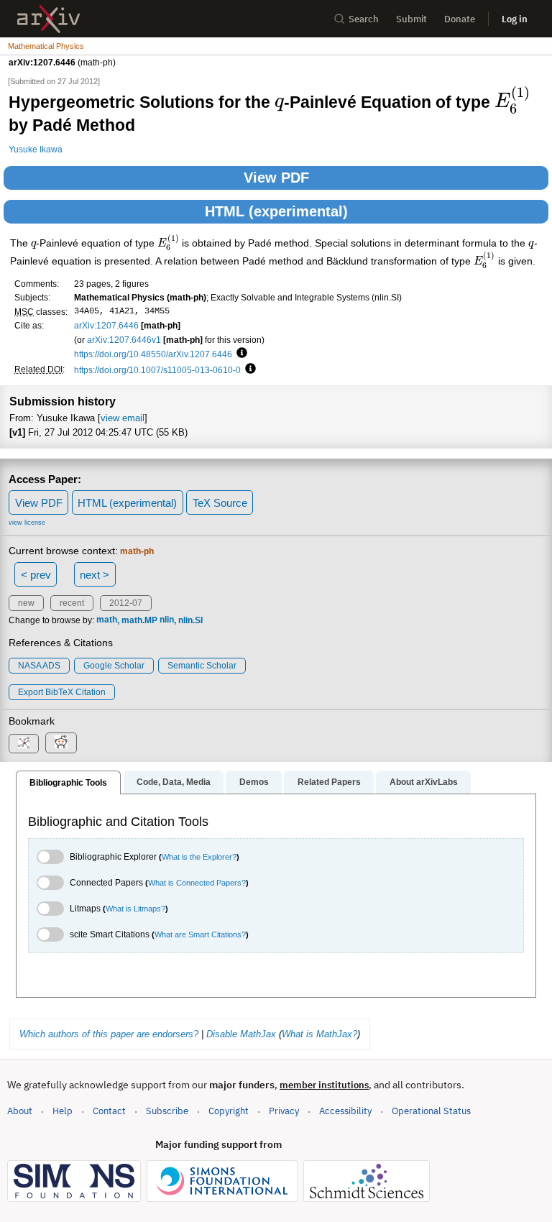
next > (94, 575)
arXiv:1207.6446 (106, 325)
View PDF (276, 177)
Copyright (228, 1111)
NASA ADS (39, 666)
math (106, 620)
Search (364, 19)
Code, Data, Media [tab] (174, 782)
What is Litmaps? (135, 908)
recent (72, 603)
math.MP (139, 620)
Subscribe (167, 1111)
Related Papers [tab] (329, 782)
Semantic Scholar (201, 666)
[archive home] (48, 19)
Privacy (284, 1111)
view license (27, 522)
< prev (36, 575)
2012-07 (125, 603)
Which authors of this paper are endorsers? (108, 1034)
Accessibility (345, 1111)
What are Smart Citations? (200, 934)
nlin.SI (190, 620)
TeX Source (220, 503)
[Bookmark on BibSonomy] (24, 743)
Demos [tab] (254, 782)
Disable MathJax (241, 1034)
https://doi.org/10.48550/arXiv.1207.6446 (153, 354)
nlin (167, 620)
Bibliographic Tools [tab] (68, 783)
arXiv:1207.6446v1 (124, 339)
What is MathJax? (319, 1034)
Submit (411, 19)
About (19, 1111)
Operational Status (431, 1110)
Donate (459, 19)
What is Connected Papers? (197, 882)
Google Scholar (113, 666)
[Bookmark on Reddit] (61, 742)
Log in (515, 19)
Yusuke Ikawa (36, 149)
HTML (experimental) (276, 211)
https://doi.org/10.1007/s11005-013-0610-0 (157, 370)
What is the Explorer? (199, 857)
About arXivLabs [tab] (424, 782)
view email (122, 418)
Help (62, 1111)
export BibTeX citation (62, 692)
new (26, 603)
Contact (109, 1111)
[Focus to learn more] (239, 353)
